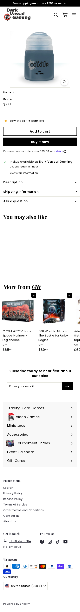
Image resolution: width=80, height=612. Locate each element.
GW (36, 286)
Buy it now (40, 141)
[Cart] (65, 14)
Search (8, 488)
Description (13, 182)
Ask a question (15, 201)
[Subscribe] (67, 386)
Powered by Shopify (16, 604)
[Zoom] (64, 81)
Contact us (11, 516)
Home (7, 92)
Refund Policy (13, 499)
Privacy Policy (13, 493)
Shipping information (20, 191)
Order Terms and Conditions (23, 510)
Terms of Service (15, 504)
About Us (9, 521)
